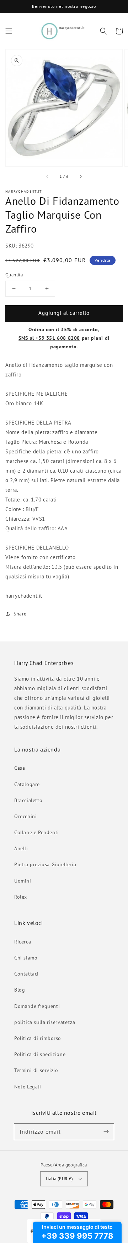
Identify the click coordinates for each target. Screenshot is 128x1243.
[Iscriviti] (106, 1131)
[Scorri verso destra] (80, 176)
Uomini (22, 881)
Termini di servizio (36, 1070)
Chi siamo (25, 958)
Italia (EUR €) (59, 1179)
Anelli (21, 848)
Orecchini (25, 816)
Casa (19, 768)
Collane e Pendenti (36, 832)
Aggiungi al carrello (64, 313)
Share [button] (20, 613)
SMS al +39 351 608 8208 (49, 338)
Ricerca (22, 941)
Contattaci (26, 974)
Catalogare (27, 784)
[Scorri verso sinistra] (47, 176)
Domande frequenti (37, 1006)
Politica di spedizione (39, 1054)
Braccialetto (28, 800)
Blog (19, 990)
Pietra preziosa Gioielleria (45, 864)
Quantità (14, 275)
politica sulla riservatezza (44, 1022)
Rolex (20, 897)
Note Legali (27, 1086)
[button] (9, 31)
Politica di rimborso (37, 1038)
